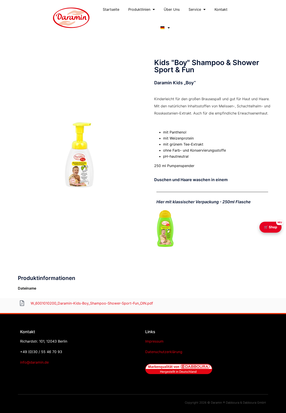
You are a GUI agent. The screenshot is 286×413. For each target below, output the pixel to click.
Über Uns (172, 9)
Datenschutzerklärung (163, 351)
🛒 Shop (273, 225)
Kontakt (220, 9)
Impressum (154, 341)
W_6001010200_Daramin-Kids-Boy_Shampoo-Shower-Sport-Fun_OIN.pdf (92, 303)
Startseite (111, 9)
